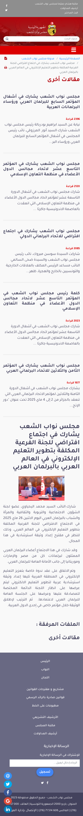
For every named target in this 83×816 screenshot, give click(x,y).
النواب (45, 669)
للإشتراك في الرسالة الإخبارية (60, 755)
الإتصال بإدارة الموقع (22, 810)
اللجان (45, 677)
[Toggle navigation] (73, 50)
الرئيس (45, 661)
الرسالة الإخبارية (56, 746)
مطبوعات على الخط (45, 705)
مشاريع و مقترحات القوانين (45, 689)
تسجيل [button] (44, 772)
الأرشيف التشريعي (45, 717)
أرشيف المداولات (69, 8)
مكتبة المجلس (45, 725)
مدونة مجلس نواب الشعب (37, 58)
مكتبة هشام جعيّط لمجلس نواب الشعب (56, 4)
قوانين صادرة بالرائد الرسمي (45, 697)
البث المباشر (71, 13)
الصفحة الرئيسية (69, 58)
